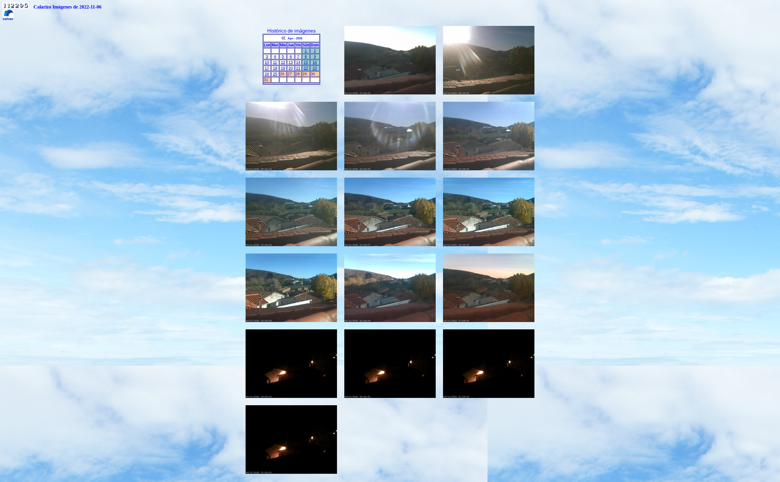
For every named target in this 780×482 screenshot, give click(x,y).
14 (298, 62)
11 (275, 62)
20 (291, 68)
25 (275, 74)
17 (267, 68)
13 (291, 62)
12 (283, 62)
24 (267, 74)
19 (283, 68)
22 (306, 68)
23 (315, 68)
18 (275, 68)
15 (306, 62)
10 (267, 62)
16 (315, 62)
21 (298, 68)
